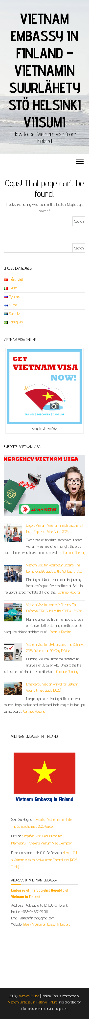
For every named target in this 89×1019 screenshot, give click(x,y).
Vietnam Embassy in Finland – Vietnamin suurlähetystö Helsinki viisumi (44, 70)
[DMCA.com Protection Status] (44, 955)
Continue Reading (74, 552)
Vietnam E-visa (29, 996)
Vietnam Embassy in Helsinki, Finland (33, 1002)
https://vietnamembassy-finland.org (46, 924)
